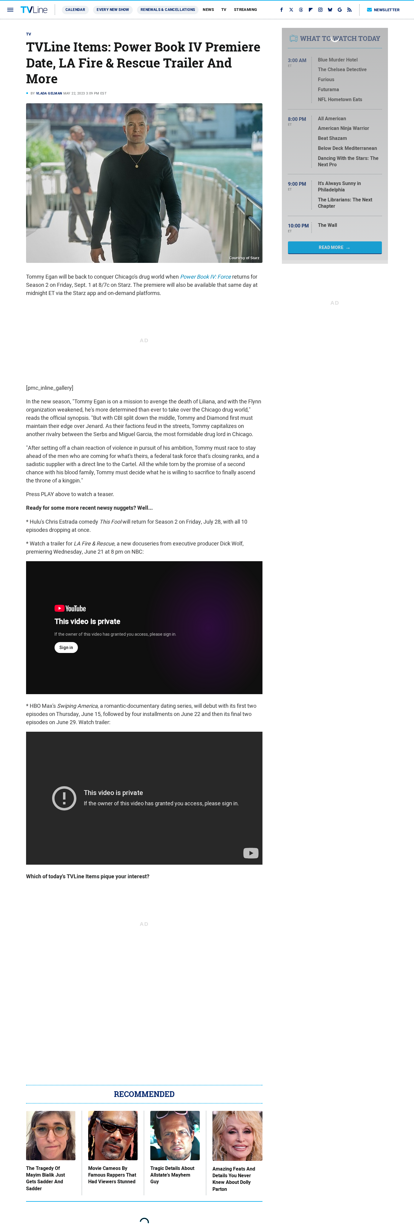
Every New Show (113, 9)
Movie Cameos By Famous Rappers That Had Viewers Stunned (112, 1175)
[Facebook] (281, 9)
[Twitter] (291, 9)
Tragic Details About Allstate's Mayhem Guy (172, 1175)
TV (224, 9)
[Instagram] (320, 9)
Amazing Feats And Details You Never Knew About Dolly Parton (233, 1179)
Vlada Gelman (49, 93)
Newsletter (386, 10)
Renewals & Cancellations (168, 9)
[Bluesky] (330, 9)
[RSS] (349, 9)
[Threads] (301, 9)
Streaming (245, 9)
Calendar (75, 9)
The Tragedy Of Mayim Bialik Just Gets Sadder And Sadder (45, 1178)
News (208, 9)
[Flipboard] (310, 9)
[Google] (339, 9)
